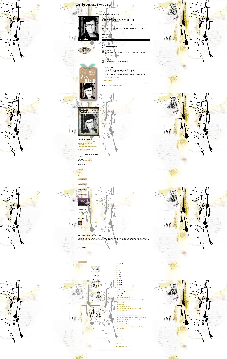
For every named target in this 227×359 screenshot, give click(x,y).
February (119, 339)
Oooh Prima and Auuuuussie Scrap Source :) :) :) (131, 299)
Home (126, 83)
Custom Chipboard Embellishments (88, 146)
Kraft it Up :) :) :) (123, 323)
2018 (117, 268)
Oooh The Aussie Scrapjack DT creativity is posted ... (132, 317)
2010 (117, 284)
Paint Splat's (83, 142)
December (119, 286)
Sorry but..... (121, 312)
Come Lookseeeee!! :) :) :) (123, 346)
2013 (117, 278)
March (119, 337)
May (118, 333)
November (119, 287)
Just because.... (121, 328)
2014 (117, 276)
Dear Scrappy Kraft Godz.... (125, 306)
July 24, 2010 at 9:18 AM (112, 63)
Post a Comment (108, 80)
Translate (89, 160)
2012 (117, 280)
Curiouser (116, 350)
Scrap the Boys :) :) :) (123, 325)
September (120, 291)
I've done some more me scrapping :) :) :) (129, 315)
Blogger (129, 350)
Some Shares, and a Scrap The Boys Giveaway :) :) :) (132, 308)
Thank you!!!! (120, 302)
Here (89, 238)
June (118, 331)
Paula (106, 50)
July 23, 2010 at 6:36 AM (112, 55)
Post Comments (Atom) (116, 85)
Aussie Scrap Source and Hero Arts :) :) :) (129, 319)
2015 (117, 274)
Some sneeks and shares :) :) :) (126, 297)
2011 (117, 282)
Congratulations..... (123, 310)
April (119, 335)
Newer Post (105, 83)
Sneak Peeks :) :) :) (123, 321)
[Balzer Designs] (88, 228)
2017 (117, 270)
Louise (86, 221)
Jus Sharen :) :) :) (122, 304)
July (118, 295)
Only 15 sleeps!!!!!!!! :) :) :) (126, 301)
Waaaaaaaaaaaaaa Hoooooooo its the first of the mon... (132, 326)
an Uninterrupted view (93, 5)
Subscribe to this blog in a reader (82, 171)
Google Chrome (121, 244)
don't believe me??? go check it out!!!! (114, 30)
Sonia (106, 59)
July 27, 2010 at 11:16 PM (112, 77)
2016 (117, 272)
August (119, 293)
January (119, 340)
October (119, 289)
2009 (117, 343)
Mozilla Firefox (110, 244)
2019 (117, 266)
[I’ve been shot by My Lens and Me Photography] (83, 214)
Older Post (147, 83)
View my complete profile (90, 222)
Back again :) (120, 314)
